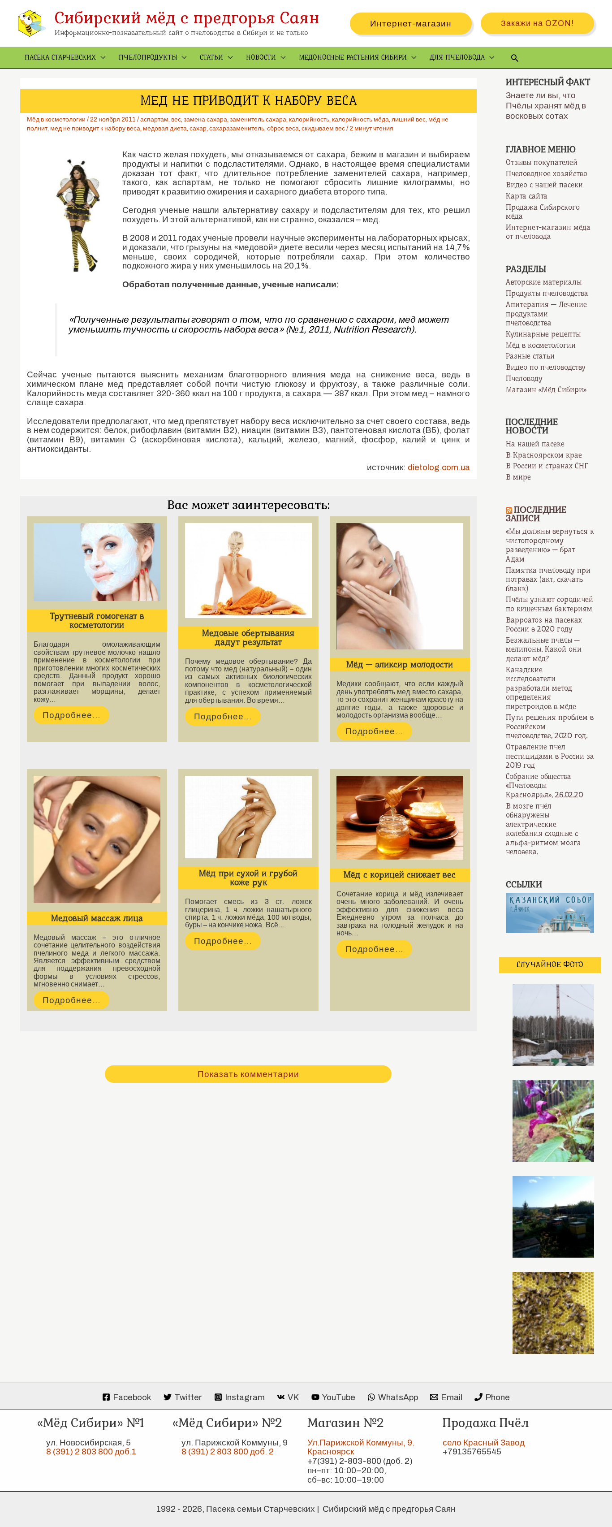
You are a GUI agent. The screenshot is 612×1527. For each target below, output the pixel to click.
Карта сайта (526, 195)
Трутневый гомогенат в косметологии (97, 620)
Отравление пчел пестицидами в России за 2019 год (550, 756)
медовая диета (165, 128)
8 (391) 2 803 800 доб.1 (91, 1451)
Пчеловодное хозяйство (546, 173)
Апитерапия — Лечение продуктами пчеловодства (546, 313)
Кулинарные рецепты (543, 333)
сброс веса (283, 128)
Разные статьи (530, 355)
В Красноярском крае (544, 454)
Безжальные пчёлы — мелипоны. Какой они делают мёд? (544, 649)
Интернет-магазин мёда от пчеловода (548, 232)
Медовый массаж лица (97, 918)
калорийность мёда (360, 119)
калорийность (309, 119)
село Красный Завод (484, 1442)
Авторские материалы (544, 281)
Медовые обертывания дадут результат (248, 637)
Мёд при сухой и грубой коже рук (248, 877)
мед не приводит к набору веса (95, 128)
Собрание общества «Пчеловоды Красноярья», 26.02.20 (544, 785)
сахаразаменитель (236, 128)
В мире (518, 476)
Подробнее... (71, 715)
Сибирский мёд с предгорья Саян (187, 18)
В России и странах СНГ (547, 465)
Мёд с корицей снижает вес (400, 874)
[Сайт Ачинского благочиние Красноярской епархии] (550, 912)
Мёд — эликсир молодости (399, 664)
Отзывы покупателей (542, 162)
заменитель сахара (258, 119)
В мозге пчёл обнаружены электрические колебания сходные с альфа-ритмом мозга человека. (543, 829)
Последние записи (536, 514)
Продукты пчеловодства (547, 293)
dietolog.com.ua (439, 467)
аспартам (154, 119)
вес (176, 119)
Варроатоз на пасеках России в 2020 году (544, 624)
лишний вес (409, 119)
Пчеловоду (524, 378)
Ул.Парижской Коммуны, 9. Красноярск (360, 1447)
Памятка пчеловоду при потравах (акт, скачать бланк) (548, 579)
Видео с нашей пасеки (544, 184)
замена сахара (205, 119)
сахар (198, 128)
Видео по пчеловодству (546, 367)
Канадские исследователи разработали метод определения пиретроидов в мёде (541, 688)
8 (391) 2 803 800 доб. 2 (227, 1451)
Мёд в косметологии (56, 119)
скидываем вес (323, 128)
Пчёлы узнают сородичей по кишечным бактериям (549, 604)
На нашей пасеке (535, 443)
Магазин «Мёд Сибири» (546, 389)
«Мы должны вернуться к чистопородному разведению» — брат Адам (550, 545)
